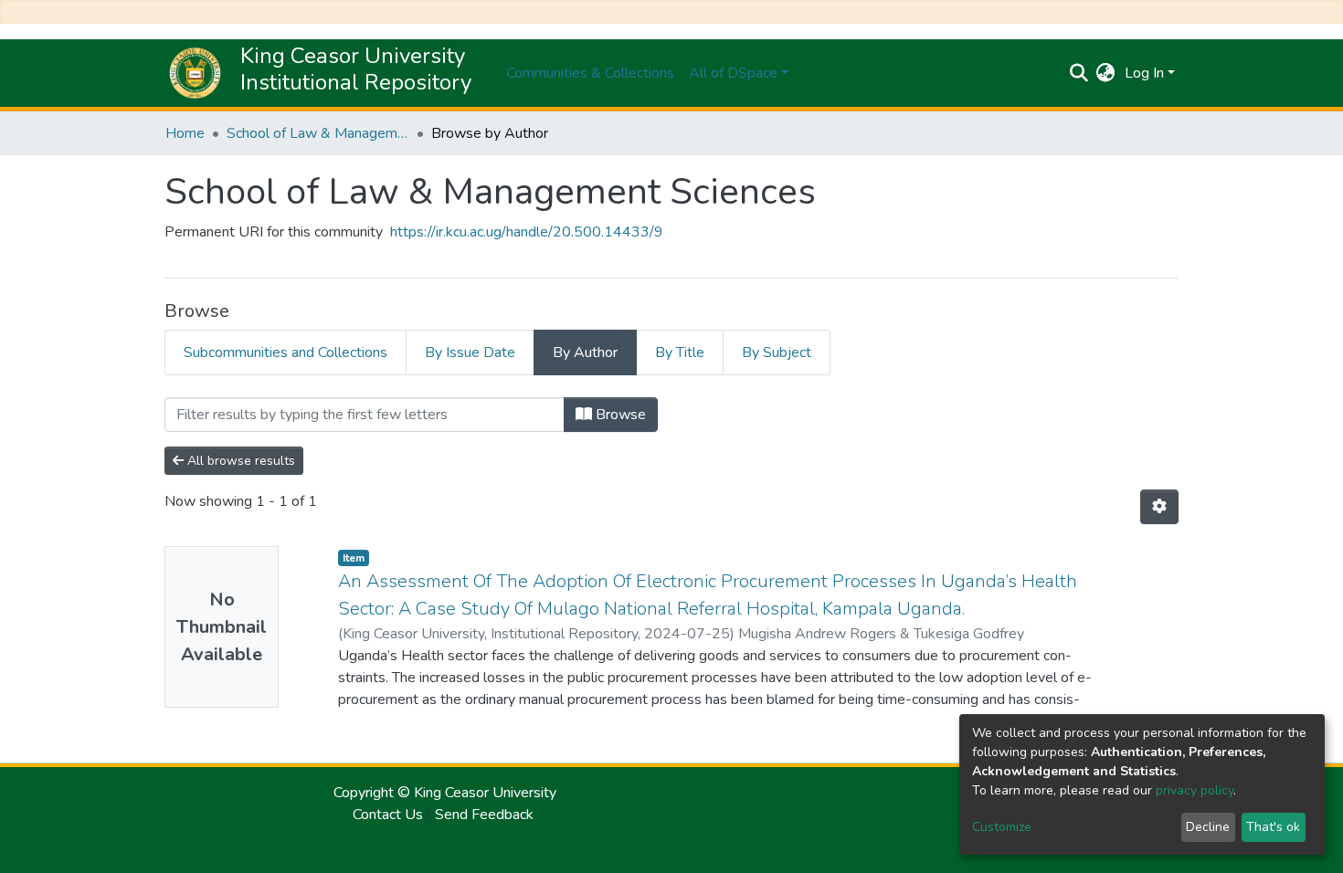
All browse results (239, 460)
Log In (1144, 73)
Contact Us (388, 815)
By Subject (776, 352)
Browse (619, 415)
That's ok (1273, 827)
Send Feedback (484, 815)
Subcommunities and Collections (285, 352)
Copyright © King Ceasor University (443, 793)
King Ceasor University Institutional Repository (355, 69)
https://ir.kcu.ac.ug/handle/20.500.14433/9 (526, 232)
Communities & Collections (590, 73)
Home (185, 133)
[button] (1106, 73)
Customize (1001, 827)
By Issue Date (470, 352)
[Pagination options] (1159, 506)
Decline (1208, 827)
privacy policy (1194, 790)
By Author (585, 352)
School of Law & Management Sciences (318, 133)
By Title (679, 352)
